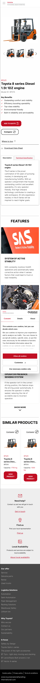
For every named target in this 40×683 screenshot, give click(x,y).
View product (10, 475)
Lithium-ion (5, 611)
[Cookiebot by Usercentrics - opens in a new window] (28, 312)
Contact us (5, 626)
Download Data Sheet (13, 148)
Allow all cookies (20, 356)
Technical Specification (24, 158)
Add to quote (10, 123)
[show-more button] (20, 410)
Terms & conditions (31, 673)
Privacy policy (18, 673)
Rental (3, 580)
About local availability (20, 557)
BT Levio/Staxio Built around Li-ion (15, 658)
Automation (6, 594)
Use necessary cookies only (20, 369)
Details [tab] (20, 319)
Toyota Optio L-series (10, 647)
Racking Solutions (8, 604)
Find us (20, 533)
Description (7, 158)
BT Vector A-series (9, 661)
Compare (8, 132)
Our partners (6, 629)
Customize (19, 362)
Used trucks (6, 583)
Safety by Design (8, 644)
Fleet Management (9, 601)
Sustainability (6, 633)
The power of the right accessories (15, 651)
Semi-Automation (8, 597)
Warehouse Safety (8, 608)
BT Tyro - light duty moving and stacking (18, 654)
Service (4, 573)
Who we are (6, 622)
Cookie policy (6, 673)
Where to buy (7, 141)
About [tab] (32, 319)
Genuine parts (7, 576)
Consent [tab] (7, 319)
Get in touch (20, 511)
